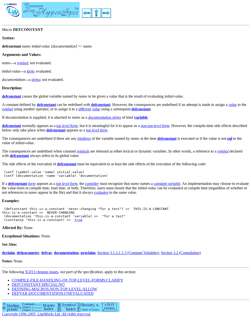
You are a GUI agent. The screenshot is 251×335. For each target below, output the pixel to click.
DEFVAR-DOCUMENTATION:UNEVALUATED (53, 293)
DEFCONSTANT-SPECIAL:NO (38, 285)
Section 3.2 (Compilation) (181, 253)
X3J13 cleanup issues (41, 272)
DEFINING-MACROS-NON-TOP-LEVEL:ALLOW (54, 289)
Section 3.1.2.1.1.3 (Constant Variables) (128, 253)
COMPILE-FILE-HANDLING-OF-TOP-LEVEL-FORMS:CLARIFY (67, 280)
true (78, 220)
